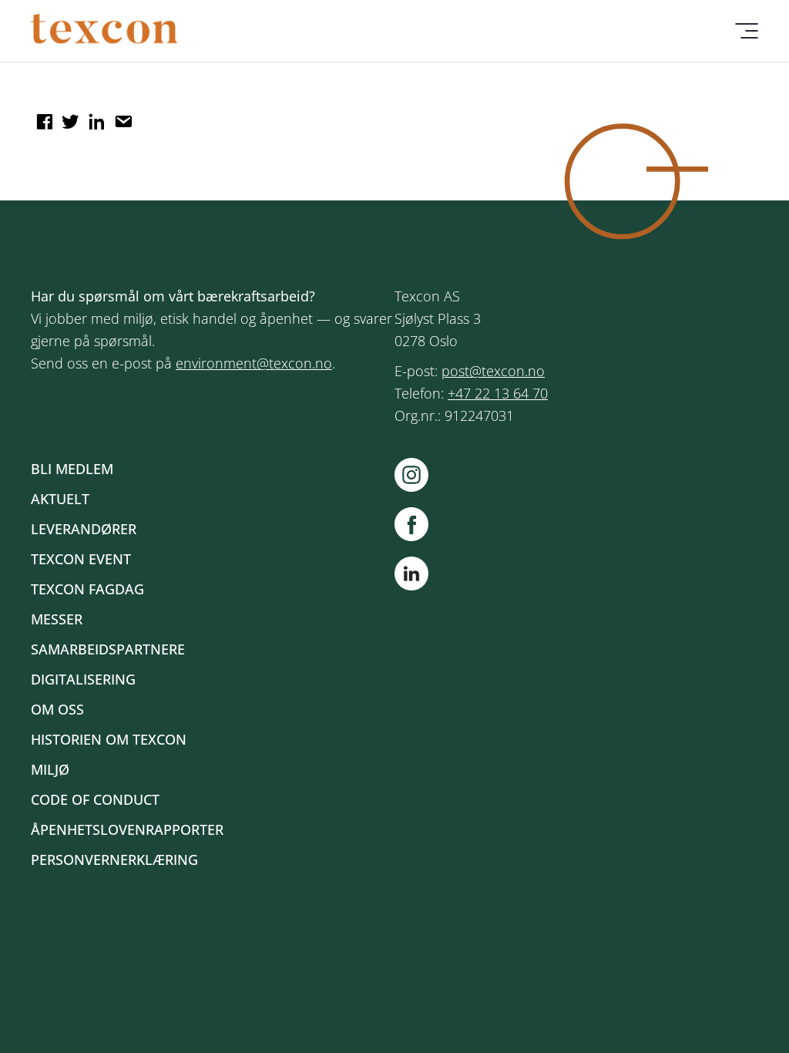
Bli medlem (72, 468)
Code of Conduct (95, 799)
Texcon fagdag (87, 589)
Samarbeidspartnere (108, 649)
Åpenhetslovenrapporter (127, 829)
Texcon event (81, 559)
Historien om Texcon (108, 739)
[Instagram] (419, 475)
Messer (56, 619)
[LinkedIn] (411, 577)
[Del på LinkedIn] (94, 116)
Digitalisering (83, 679)
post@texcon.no (493, 371)
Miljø (50, 769)
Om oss (57, 709)
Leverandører (83, 529)
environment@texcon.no (254, 363)
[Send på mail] (121, 116)
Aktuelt (60, 498)
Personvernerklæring (114, 859)
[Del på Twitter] (68, 116)
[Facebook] (419, 524)
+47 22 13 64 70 (498, 393)
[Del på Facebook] (42, 116)
